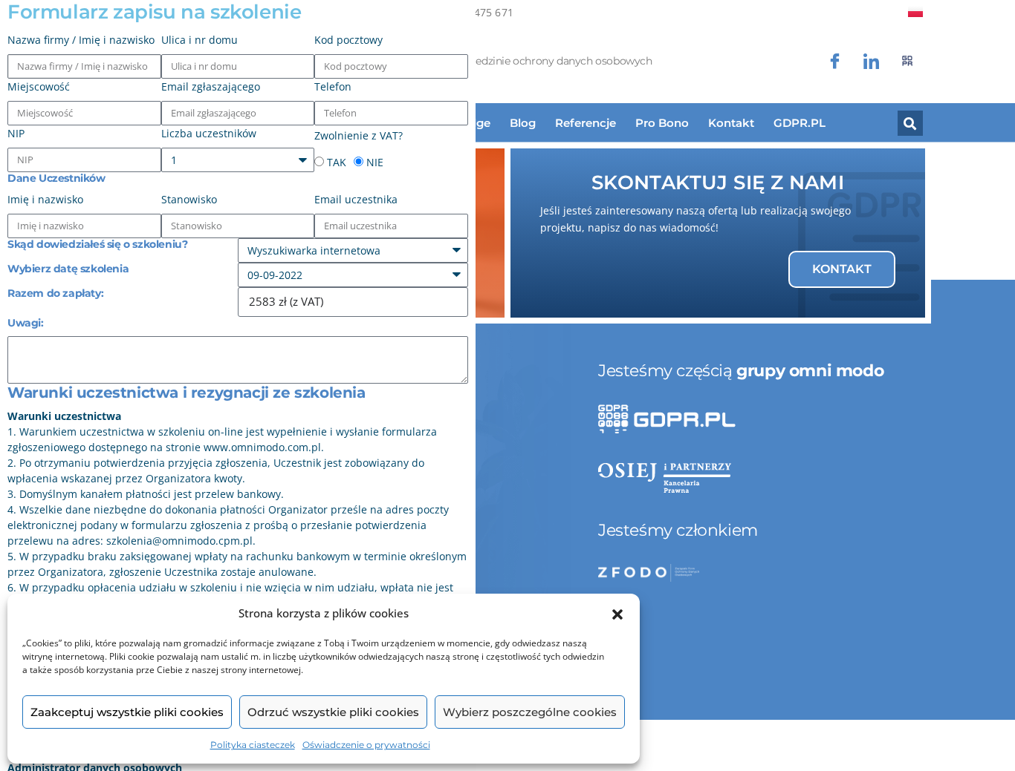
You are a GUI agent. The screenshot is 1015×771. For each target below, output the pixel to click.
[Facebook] (835, 61)
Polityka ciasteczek (252, 744)
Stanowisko (189, 199)
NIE (374, 162)
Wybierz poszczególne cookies (530, 712)
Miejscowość (38, 86)
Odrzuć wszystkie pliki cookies (333, 712)
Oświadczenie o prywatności (366, 744)
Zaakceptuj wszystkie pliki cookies (127, 712)
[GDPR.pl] (908, 61)
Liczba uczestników (208, 133)
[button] (617, 613)
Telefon (332, 86)
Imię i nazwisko (45, 199)
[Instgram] (871, 61)
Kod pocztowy (348, 40)
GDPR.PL (800, 123)
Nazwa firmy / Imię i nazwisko (81, 40)
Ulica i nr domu (199, 40)
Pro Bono (662, 123)
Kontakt (731, 123)
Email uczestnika (356, 199)
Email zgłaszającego (210, 86)
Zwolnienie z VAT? (358, 135)
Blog (523, 123)
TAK (336, 162)
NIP (16, 133)
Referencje (585, 123)
